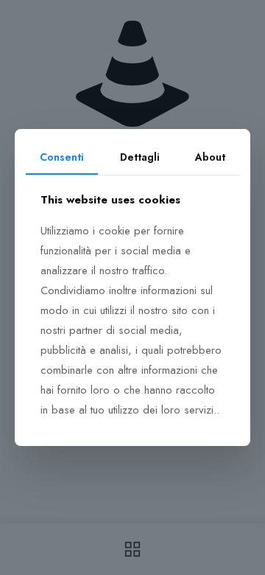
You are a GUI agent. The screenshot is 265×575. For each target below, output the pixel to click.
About (210, 157)
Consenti (62, 157)
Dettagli (140, 157)
